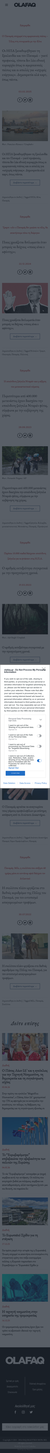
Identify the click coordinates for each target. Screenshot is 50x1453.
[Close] (44, 670)
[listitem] (25, 720)
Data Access (25, 783)
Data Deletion (9, 783)
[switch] (39, 726)
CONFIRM (15, 773)
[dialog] (25, 726)
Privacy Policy (41, 783)
